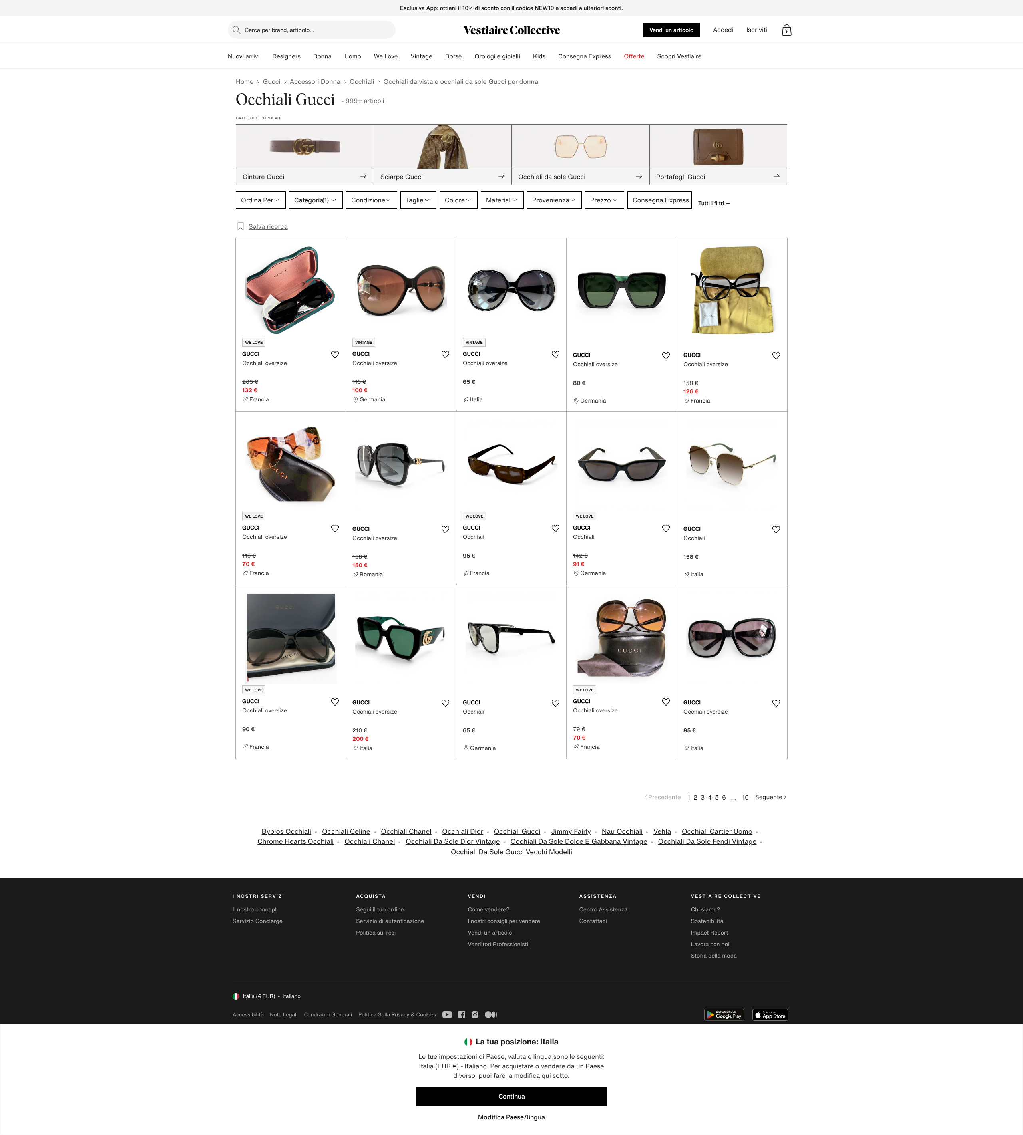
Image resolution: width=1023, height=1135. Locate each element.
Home (244, 81)
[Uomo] (367, 56)
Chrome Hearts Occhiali (295, 842)
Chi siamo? (705, 909)
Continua (511, 1096)
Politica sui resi (376, 933)
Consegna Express (584, 56)
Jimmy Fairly (571, 832)
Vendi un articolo (671, 30)
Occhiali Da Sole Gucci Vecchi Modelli (511, 852)
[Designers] (307, 56)
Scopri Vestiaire (679, 56)
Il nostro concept (255, 909)
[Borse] (468, 56)
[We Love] (404, 56)
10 (745, 797)
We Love (386, 56)
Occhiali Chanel (406, 832)
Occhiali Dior (462, 832)
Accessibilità (248, 1014)
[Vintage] (439, 56)
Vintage (421, 56)
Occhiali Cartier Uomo (717, 832)
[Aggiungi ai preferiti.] (335, 354)
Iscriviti (757, 30)
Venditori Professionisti (498, 944)
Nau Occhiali (622, 832)
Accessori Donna (315, 81)
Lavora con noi (710, 944)
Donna (322, 56)
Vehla (662, 832)
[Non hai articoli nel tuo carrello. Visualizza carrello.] (786, 30)
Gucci (271, 81)
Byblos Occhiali (286, 832)
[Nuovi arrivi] (266, 56)
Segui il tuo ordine (380, 909)
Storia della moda (714, 956)
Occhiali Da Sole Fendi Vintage (707, 842)
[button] (786, 30)
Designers (286, 56)
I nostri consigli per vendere (504, 921)
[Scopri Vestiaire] (708, 56)
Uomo (352, 56)
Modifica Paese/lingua (511, 1117)
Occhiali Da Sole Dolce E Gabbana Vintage (579, 842)
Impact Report (709, 933)
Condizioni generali (328, 1014)
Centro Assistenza (603, 909)
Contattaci (593, 921)
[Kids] (552, 56)
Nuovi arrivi (243, 56)
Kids (539, 56)
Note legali (283, 1014)
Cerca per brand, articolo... (279, 30)
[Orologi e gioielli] (526, 56)
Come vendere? (488, 909)
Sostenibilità (707, 921)
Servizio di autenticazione (390, 921)
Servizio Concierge (258, 921)
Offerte (634, 56)
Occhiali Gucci (517, 832)
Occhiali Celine (346, 832)
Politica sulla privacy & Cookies (397, 1014)
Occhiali (362, 81)
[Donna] (338, 56)
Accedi (723, 30)
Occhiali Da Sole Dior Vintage (453, 842)
